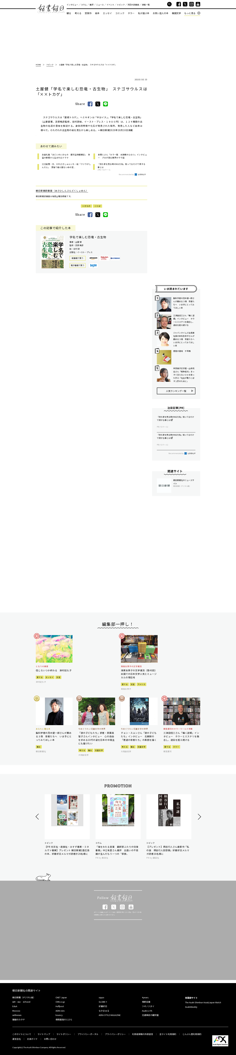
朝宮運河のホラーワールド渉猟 (177, 729)
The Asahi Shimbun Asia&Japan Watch (203, 1002)
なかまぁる (104, 1010)
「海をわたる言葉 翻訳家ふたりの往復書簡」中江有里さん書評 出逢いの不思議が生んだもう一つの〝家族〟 (117, 850)
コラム (84, 4)
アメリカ (141, 684)
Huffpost (60, 1006)
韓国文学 (176, 13)
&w (19, 1001)
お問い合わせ (50, 1038)
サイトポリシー (64, 1034)
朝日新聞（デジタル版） (23, 997)
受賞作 (88, 13)
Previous (38, 817)
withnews (17, 1015)
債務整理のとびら (64, 1019)
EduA (14, 1006)
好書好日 (51, 9)
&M (13, 1001)
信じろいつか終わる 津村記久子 (54, 670)
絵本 (97, 13)
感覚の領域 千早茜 (182, 351)
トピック (121, 4)
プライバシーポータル (88, 1034)
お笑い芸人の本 (160, 13)
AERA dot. (60, 1010)
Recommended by (126, 174)
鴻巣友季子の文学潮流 (131, 666)
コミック (119, 13)
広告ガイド (32, 1038)
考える (78, 13)
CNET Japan (61, 997)
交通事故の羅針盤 (150, 1015)
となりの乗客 (42, 666)
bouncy (59, 1015)
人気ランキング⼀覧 (176, 391)
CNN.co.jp (60, 1001)
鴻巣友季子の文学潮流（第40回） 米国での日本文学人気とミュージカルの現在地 (139, 674)
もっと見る (190, 13)
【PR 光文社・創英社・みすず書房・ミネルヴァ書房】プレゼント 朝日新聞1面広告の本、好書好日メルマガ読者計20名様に (67, 850)
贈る (39, 746)
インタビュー (72, 4)
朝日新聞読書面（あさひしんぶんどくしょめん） (62, 190)
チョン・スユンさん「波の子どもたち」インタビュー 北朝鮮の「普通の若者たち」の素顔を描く (139, 736)
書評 (91, 4)
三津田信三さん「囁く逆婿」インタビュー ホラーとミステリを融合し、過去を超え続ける (183, 320)
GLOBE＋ (103, 1001)
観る (69, 13)
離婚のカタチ (18, 1019)
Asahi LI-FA (147, 1010)
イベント (110, 4)
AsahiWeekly (191, 1006)
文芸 (58, 677)
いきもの (86, 206)
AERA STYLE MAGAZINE (110, 1015)
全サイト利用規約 (167, 1034)
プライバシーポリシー (115, 1034)
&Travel (26, 1001)
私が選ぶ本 (143, 13)
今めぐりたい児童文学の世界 (91, 729)
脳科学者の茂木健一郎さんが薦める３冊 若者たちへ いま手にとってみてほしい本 (183, 303)
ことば (98, 206)
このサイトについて (21, 1034)
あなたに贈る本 (43, 729)
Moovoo (16, 1010)
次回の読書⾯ (133, 4)
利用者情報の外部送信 (142, 1034)
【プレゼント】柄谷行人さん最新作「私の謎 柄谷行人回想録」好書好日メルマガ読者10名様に (167, 850)
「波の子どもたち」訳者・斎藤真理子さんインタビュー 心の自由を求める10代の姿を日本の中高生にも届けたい (96, 738)
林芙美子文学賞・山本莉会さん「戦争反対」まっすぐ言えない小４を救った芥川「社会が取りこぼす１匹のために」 (183, 374)
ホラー (131, 13)
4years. (145, 997)
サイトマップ (44, 1034)
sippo (101, 997)
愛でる (40, 677)
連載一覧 (146, 4)
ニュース (100, 4)
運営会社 (16, 1038)
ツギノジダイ (148, 1006)
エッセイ (107, 13)
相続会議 (146, 1001)
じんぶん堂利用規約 (192, 1034)
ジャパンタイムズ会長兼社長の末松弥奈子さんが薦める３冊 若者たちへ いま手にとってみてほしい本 (184, 339)
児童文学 (99, 750)
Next (199, 817)
